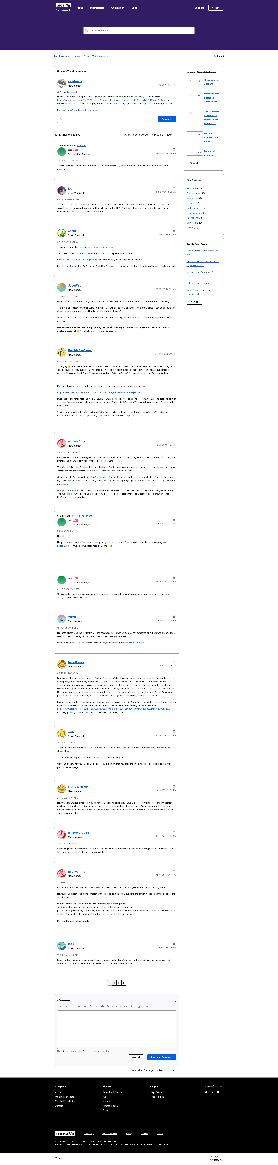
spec (112, 266)
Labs (134, 7)
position (70, 266)
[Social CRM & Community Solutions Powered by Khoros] (216, 1159)
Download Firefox (112, 1092)
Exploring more (194, 208)
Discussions (97, 7)
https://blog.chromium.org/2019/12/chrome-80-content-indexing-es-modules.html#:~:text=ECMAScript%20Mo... (112, 100)
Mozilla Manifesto (64, 1096)
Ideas (80, 7)
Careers (59, 1105)
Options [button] (217, 56)
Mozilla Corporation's (68, 1141)
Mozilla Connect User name (211, 137)
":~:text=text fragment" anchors (111, 477)
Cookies (144, 1134)
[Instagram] (212, 1092)
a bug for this (83, 253)
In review (191, 203)
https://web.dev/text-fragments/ (81, 110)
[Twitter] (206, 1092)
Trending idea (193, 193)
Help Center (156, 1092)
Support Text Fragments (71, 71)
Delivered (72, 92)
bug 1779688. (138, 642)
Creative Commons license (156, 1144)
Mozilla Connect (63, 7)
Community (117, 7)
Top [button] (60, 1158)
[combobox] (139, 30)
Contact (160, 1134)
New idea (81, 145)
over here (108, 247)
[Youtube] (218, 1092)
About (58, 1092)
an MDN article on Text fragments (79, 259)
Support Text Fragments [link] (96, 56)
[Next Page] (123, 983)
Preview (172, 1002)
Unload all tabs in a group (199, 283)
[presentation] (60, 1006)
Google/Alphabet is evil (68, 490)
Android (107, 1101)
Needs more (193, 198)
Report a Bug (157, 1096)
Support (199, 7)
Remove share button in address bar (211, 97)
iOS (105, 1096)
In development (84, 516)
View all (194, 163)
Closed (190, 227)
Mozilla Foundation (65, 1101)
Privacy (129, 1134)
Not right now (193, 218)
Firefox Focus (110, 1105)
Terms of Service (109, 1134)
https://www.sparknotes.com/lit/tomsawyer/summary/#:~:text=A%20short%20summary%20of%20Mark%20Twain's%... (113, 709)
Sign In (215, 8)
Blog (105, 1110)
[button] (60, 119)
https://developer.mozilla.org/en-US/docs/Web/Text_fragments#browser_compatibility (99, 392)
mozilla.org (89, 1134)
